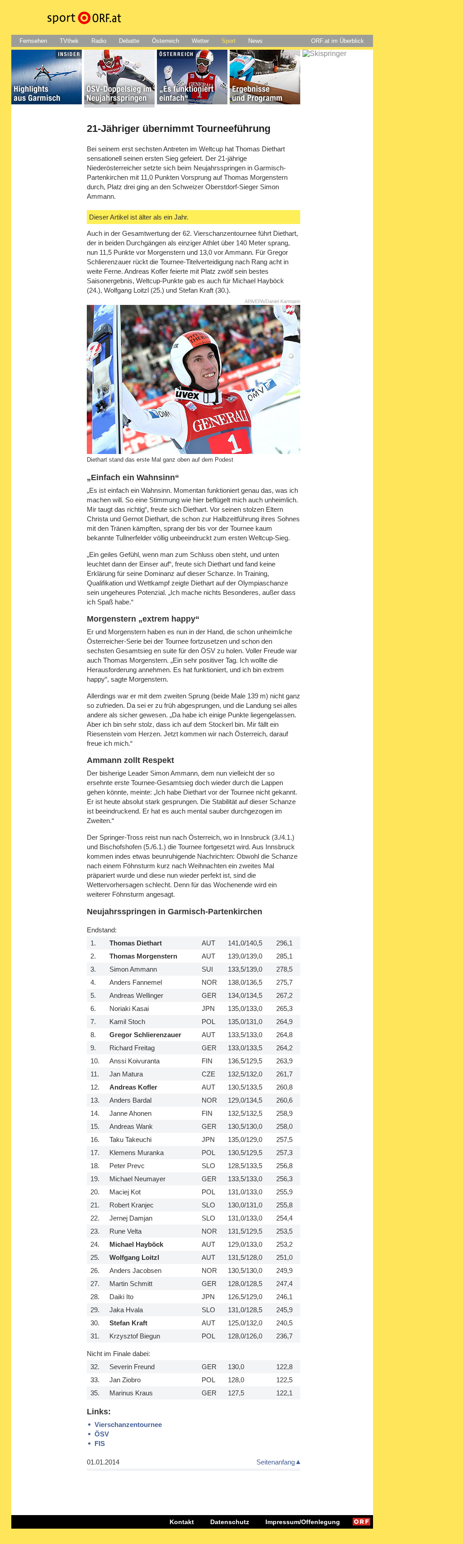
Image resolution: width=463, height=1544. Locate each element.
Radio (98, 40)
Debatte (129, 40)
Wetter (200, 40)
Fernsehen (33, 40)
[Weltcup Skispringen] (337, 79)
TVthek (69, 40)
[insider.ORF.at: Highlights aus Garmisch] (46, 79)
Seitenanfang (275, 1462)
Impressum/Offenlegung (302, 1521)
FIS (99, 1443)
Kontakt (182, 1521)
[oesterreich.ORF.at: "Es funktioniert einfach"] (192, 79)
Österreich (165, 40)
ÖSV (101, 1434)
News (255, 40)
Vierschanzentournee (128, 1424)
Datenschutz (229, 1521)
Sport (229, 40)
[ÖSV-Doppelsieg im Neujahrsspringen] (119, 79)
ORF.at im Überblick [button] (337, 40)
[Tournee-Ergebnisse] (265, 79)
